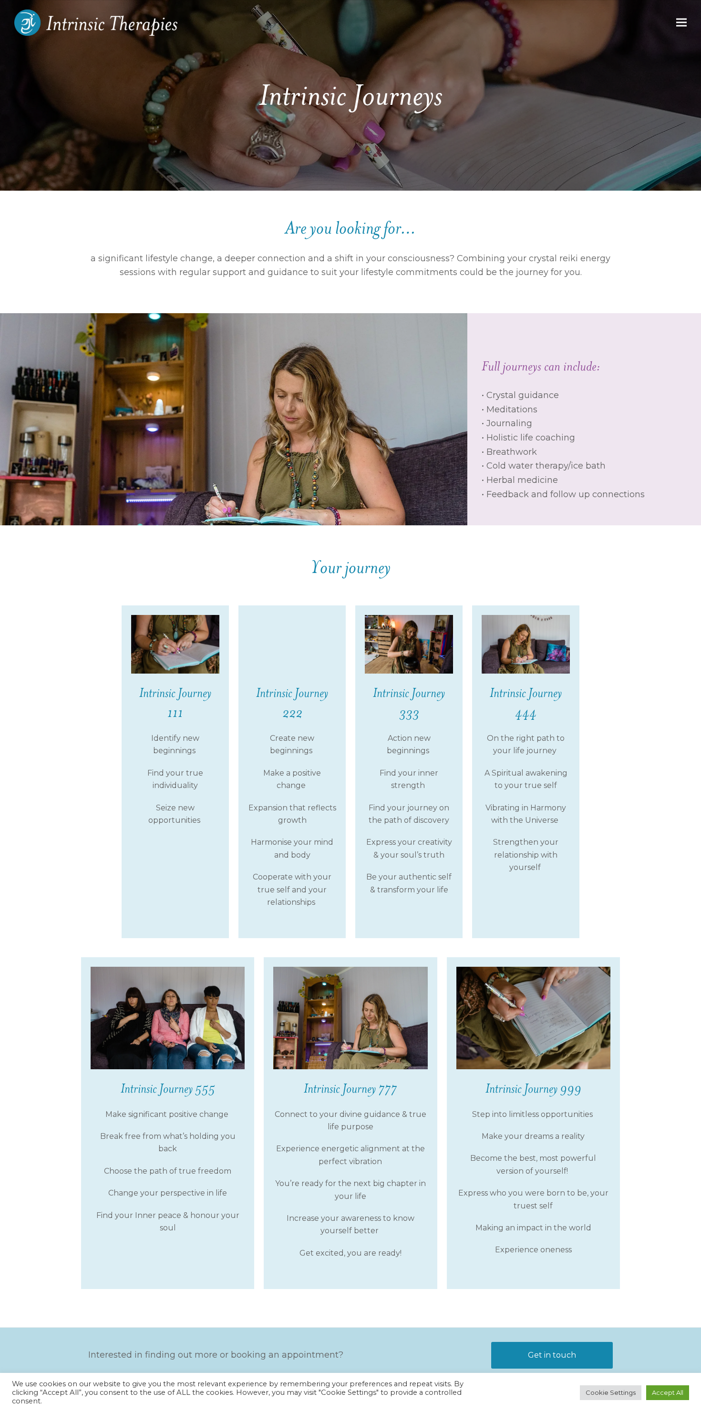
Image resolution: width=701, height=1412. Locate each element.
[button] (681, 23)
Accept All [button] (667, 1392)
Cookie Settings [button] (611, 1392)
